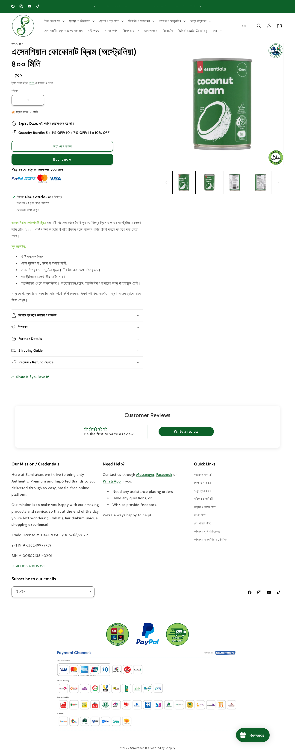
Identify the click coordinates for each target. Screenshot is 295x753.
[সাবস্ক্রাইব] (89, 591)
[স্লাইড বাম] (166, 182)
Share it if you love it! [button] (32, 377)
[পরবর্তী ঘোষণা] (200, 6)
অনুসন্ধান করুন (202, 491)
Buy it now (62, 159)
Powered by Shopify (162, 748)
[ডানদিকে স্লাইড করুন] (278, 182)
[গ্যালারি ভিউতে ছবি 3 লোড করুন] (234, 182)
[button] (53, 21)
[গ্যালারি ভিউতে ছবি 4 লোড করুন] (260, 182)
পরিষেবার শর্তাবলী (203, 499)
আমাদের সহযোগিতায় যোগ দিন (210, 539)
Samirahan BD (139, 748)
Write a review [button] (186, 431)
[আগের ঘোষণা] (95, 6)
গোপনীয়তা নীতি (202, 523)
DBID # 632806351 (28, 566)
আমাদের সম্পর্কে (203, 475)
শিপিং (32, 83)
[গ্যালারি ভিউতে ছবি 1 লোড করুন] (183, 182)
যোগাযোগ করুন (202, 483)
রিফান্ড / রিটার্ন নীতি (205, 507)
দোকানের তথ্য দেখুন (28, 210)
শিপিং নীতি (200, 515)
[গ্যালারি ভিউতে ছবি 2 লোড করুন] (209, 182)
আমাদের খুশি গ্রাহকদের (207, 531)
